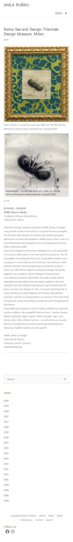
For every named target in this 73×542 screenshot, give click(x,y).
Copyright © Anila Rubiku (23, 515)
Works (42, 515)
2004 (6, 500)
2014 (6, 458)
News (60, 515)
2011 (6, 474)
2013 (6, 39)
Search (49, 519)
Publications (26, 519)
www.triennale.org (13, 346)
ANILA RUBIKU (16, 4)
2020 (6, 426)
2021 (6, 421)
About (51, 515)
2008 (6, 490)
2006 (6, 495)
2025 (6, 405)
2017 (6, 442)
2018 (6, 437)
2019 (6, 432)
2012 (6, 468)
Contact (39, 519)
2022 (6, 416)
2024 (6, 411)
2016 (6, 447)
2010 (6, 479)
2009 (6, 484)
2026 (6, 400)
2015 (6, 453)
